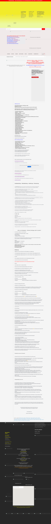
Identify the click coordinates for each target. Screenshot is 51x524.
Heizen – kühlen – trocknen (10, 39)
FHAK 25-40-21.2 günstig (20, 419)
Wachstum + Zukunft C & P (8, 443)
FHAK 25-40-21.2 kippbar (38, 419)
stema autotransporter (27, 420)
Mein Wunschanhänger (35, 77)
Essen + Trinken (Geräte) (10, 37)
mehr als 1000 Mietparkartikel (23, 451)
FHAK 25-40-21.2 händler (26, 419)
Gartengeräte (8, 38)
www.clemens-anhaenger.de (18, 173)
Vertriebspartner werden (8, 437)
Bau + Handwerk (9, 36)
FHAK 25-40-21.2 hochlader (32, 419)
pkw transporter (19, 420)
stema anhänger (23, 420)
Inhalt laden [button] (29, 166)
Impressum (36, 431)
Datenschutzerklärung (7, 446)
